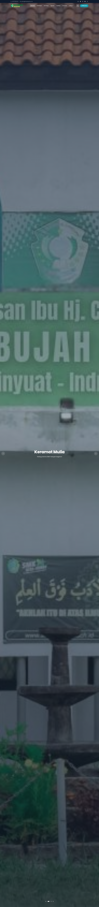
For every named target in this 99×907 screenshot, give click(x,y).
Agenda (52, 5)
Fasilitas (58, 5)
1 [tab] (46, 901)
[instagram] (83, 1)
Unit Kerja (46, 5)
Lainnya (71, 5)
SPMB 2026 (84, 5)
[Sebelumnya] (3, 453)
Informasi (64, 5)
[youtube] (85, 1)
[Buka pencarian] (77, 5)
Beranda (33, 5)
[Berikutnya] (96, 453)
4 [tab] (53, 901)
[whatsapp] (78, 1)
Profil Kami (39, 5)
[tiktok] (87, 1)
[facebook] (80, 1)
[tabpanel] (49, 453)
